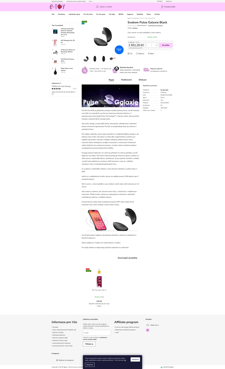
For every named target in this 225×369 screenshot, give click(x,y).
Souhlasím (135, 359)
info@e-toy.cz (154, 325)
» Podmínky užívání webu (59, 340)
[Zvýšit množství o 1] (156, 45)
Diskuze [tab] (142, 79)
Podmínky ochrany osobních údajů (76, 1)
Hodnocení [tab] (126, 79)
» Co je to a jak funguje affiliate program (126, 327)
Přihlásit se (89, 344)
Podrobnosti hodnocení (155, 25)
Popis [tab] (111, 79)
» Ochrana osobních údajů (60, 338)
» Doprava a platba (57, 332)
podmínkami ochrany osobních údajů (95, 338)
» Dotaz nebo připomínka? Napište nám (64, 330)
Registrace (169, 1)
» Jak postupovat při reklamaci (61, 343)
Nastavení (90, 365)
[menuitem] (53, 14)
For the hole (164, 90)
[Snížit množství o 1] (147, 45)
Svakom (135, 28)
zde (125, 360)
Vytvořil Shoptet (168, 367)
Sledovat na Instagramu (66, 360)
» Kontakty (55, 327)
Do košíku (165, 45)
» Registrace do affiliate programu (125, 330)
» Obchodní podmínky (58, 335)
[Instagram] (148, 330)
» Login (116, 332)
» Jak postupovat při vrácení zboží (62, 346)
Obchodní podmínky (57, 1)
